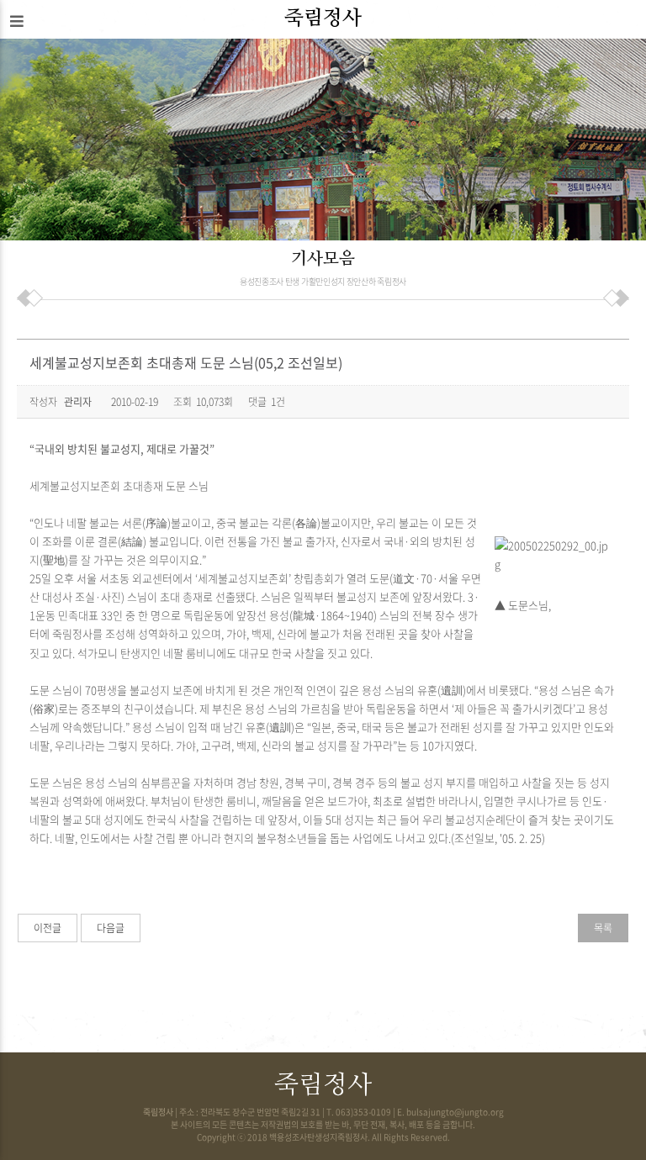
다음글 (110, 928)
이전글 (47, 928)
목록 (603, 928)
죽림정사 (323, 18)
